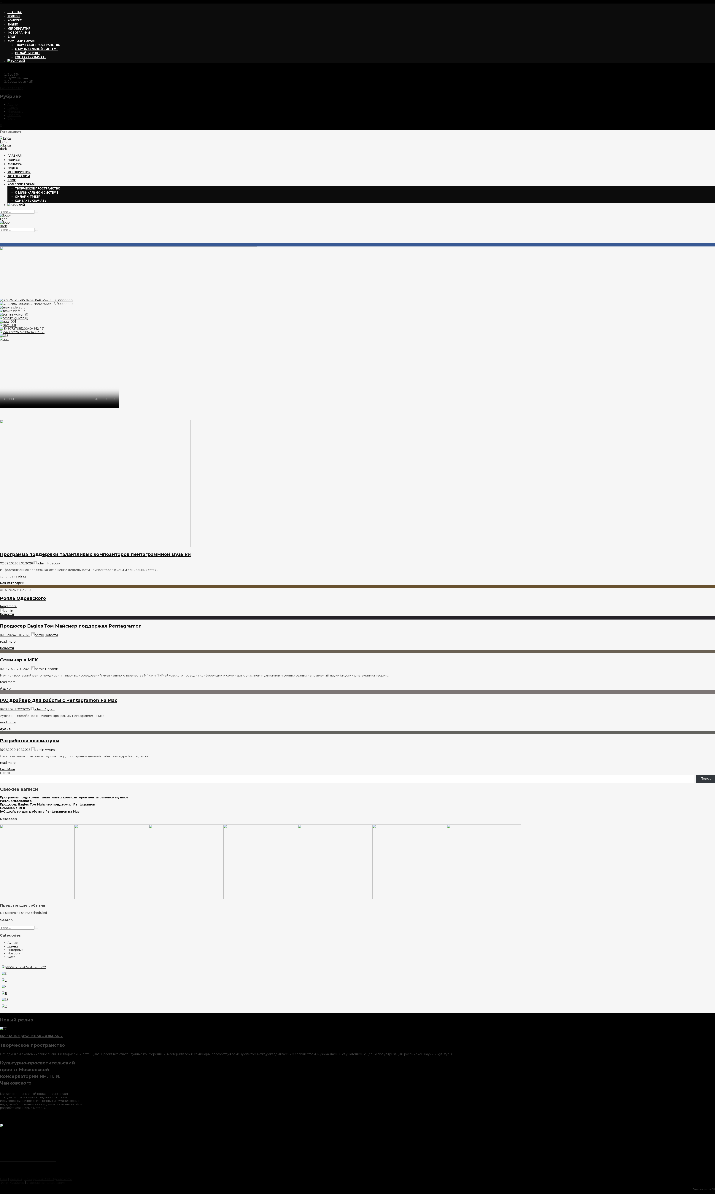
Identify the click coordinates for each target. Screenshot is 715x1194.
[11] (4, 993)
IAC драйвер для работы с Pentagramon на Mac (58, 700)
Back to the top (11, 88)
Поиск (5, 773)
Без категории (12, 583)
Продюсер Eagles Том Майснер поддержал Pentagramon (71, 626)
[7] (4, 1006)
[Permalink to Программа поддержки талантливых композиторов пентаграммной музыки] (95, 546)
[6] (4, 973)
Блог (3, 1179)
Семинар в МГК (19, 660)
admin (42, 563)
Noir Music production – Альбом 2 (31, 1036)
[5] (4, 980)
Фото (11, 118)
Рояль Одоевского (23, 598)
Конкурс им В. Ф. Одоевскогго (48, 1179)
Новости (14, 115)
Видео (12, 108)
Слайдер (17, 1183)
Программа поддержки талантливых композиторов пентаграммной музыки (95, 554)
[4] (4, 986)
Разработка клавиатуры (29, 740)
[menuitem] (16, 61)
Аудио (12, 104)
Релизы (16, 1179)
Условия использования (46, 1183)
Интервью (15, 111)
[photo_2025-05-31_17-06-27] (24, 967)
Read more (8, 606)
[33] (5, 1000)
